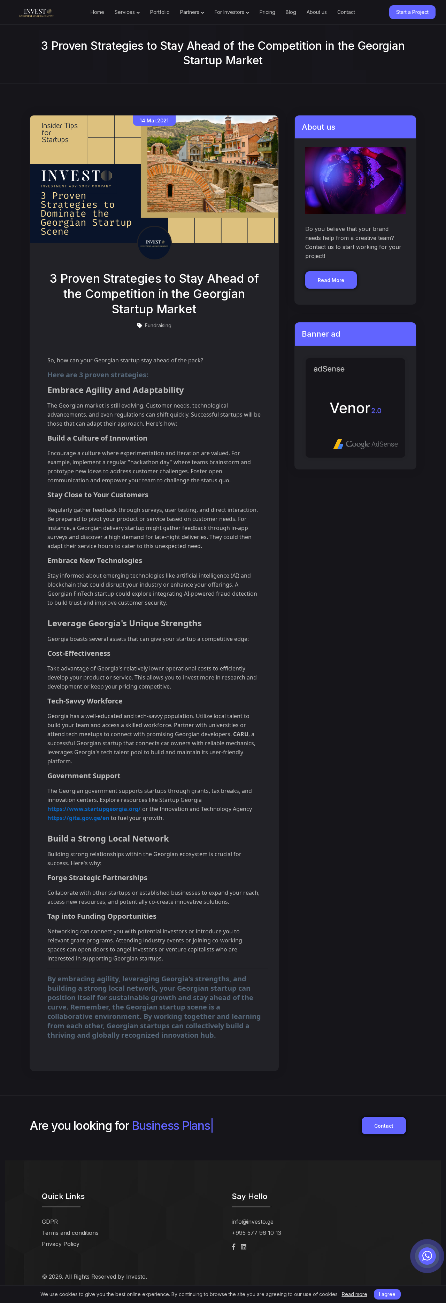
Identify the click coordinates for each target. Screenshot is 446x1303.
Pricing (267, 12)
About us (317, 12)
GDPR (50, 1221)
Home (97, 12)
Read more (354, 1294)
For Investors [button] (229, 12)
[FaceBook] (234, 1246)
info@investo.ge (253, 1221)
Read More (331, 280)
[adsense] (355, 403)
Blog (291, 12)
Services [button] (125, 12)
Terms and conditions (70, 1232)
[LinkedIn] (243, 1246)
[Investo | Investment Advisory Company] (36, 12)
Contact (346, 12)
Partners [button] (189, 12)
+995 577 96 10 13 (256, 1232)
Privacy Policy (60, 1243)
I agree (387, 1294)
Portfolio (160, 12)
